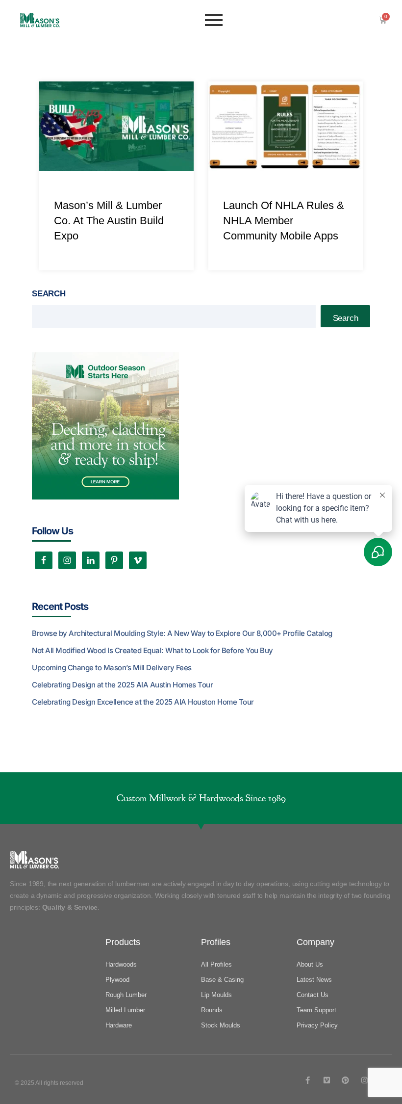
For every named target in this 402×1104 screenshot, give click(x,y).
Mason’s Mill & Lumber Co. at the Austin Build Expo (109, 220)
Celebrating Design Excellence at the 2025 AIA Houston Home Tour (143, 702)
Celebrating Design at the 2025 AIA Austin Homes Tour (122, 684)
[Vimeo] (326, 1080)
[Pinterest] (345, 1080)
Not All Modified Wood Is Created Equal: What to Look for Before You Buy (152, 650)
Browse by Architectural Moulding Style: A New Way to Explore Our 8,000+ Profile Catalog (182, 633)
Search (49, 293)
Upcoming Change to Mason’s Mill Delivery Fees (112, 667)
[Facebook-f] (307, 1080)
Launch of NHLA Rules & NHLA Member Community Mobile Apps (283, 220)
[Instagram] (364, 1080)
